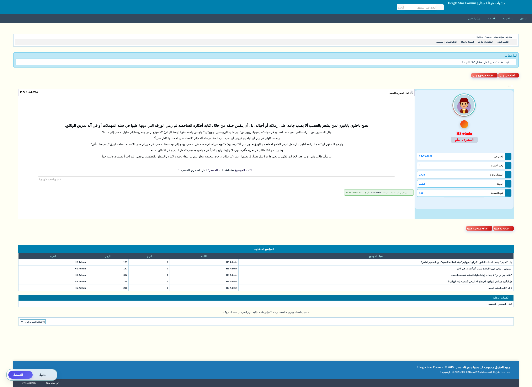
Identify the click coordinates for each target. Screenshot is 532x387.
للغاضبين (492, 304)
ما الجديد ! (508, 18)
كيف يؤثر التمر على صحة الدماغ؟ (240, 312)
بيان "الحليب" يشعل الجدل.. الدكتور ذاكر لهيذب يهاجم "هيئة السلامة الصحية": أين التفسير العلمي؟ (466, 262)
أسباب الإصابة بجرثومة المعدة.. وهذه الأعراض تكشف (282, 312)
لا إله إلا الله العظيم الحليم (500, 288)
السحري (502, 304)
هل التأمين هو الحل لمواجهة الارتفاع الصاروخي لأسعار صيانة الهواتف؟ (480, 281)
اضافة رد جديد (507, 75)
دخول (42, 374)
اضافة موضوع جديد (483, 75)
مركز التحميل (474, 18)
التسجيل (18, 374)
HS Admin (227, 170)
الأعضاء (491, 18)
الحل (510, 304)
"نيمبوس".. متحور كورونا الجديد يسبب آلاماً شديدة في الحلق (484, 268)
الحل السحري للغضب (399, 93)
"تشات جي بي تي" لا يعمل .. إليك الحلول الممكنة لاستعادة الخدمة (481, 275)
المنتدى (523, 18)
